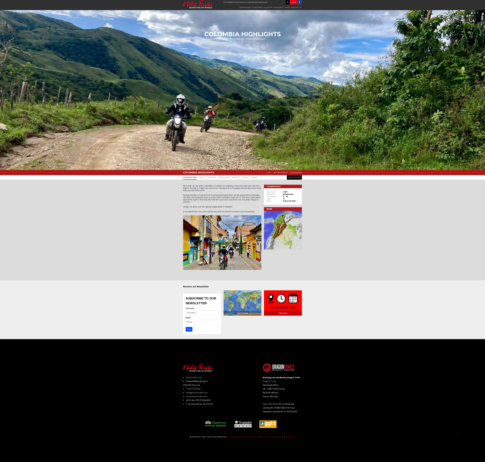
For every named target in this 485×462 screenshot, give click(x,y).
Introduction (190, 177)
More (287, 7)
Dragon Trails (269, 381)
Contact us (296, 7)
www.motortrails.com (196, 396)
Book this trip (294, 177)
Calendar (268, 7)
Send (189, 329)
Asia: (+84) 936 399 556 (274, 404)
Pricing (254, 177)
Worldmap (279, 7)
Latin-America (281, 172)
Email (188, 318)
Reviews (235, 177)
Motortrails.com (194, 377)
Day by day (211, 177)
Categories (257, 7)
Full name (190, 308)
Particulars (224, 177)
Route (202, 177)
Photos (245, 177)
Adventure (297, 172)
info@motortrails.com (197, 392)
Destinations (245, 7)
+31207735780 (193, 389)
